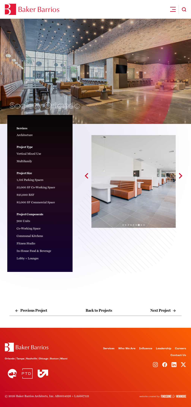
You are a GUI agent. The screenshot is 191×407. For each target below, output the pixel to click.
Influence (145, 348)
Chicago (43, 358)
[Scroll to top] (26, 347)
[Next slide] (180, 176)
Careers (180, 348)
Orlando (10, 358)
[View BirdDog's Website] (12, 374)
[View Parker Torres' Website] (27, 373)
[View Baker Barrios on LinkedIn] (174, 364)
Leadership (163, 348)
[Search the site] (184, 9)
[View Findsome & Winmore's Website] (163, 396)
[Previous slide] (87, 176)
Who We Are (126, 348)
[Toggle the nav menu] (173, 9)
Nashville (31, 358)
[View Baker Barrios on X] (183, 364)
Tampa (20, 358)
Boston (54, 358)
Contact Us (178, 355)
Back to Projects (99, 310)
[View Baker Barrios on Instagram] (155, 364)
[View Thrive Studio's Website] (41, 374)
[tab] (123, 225)
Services (109, 348)
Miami (64, 358)
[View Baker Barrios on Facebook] (164, 364)
